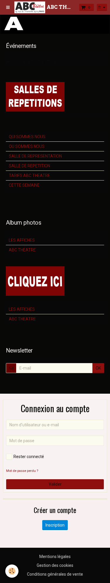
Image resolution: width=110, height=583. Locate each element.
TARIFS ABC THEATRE (29, 175)
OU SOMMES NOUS (27, 146)
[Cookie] (11, 571)
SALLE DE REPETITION (29, 165)
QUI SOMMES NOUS (27, 136)
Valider (55, 484)
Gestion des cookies (55, 565)
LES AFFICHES (22, 240)
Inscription (55, 525)
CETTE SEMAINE (24, 185)
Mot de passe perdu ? (22, 471)
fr (100, 7)
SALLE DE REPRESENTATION (35, 156)
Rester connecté (28, 456)
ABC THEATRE (22, 250)
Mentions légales (55, 556)
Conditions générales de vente (55, 574)
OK (98, 368)
